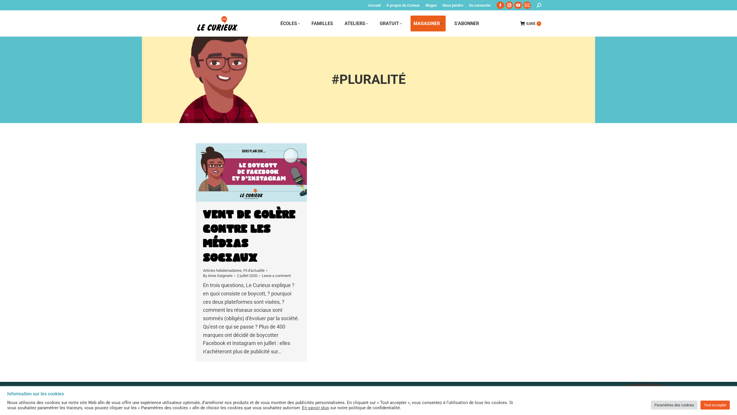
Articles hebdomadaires (222, 270)
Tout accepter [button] (715, 405)
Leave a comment (276, 275)
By (218, 275)
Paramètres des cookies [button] (674, 405)
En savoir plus (315, 407)
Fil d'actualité (254, 270)
